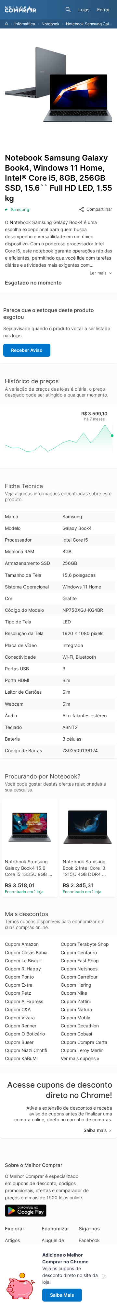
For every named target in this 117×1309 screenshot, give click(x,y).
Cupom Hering (76, 985)
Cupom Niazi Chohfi (26, 1050)
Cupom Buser (19, 1042)
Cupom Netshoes (79, 968)
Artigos (12, 1240)
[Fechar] (107, 1276)
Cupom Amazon (22, 944)
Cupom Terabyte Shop (85, 944)
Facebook (89, 1240)
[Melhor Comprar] (33, 9)
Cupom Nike (74, 993)
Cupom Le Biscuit (23, 960)
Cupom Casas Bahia (26, 952)
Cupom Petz (18, 993)
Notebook (50, 23)
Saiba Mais (62, 1295)
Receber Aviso (27, 350)
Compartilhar (99, 209)
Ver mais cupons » (80, 1058)
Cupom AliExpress (24, 1001)
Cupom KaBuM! (21, 1058)
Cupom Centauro (79, 952)
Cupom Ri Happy (23, 968)
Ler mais (98, 272)
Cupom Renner (20, 1025)
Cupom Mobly (75, 1017)
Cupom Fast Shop (80, 960)
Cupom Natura (76, 1009)
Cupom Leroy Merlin (82, 1050)
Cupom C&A (18, 1009)
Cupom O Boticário (25, 1033)
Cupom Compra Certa (84, 1042)
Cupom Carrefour (79, 976)
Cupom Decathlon (80, 1025)
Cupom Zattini (76, 1001)
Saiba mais (95, 1130)
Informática (25, 23)
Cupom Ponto (19, 976)
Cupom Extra (18, 985)
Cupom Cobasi (76, 1033)
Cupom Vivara (20, 1017)
